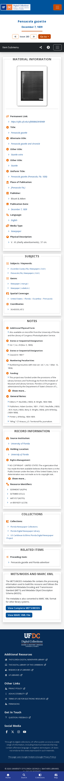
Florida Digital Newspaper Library (25, 531)
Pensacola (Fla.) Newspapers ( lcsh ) (25, 273)
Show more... (19, 390)
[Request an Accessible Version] (49, 47)
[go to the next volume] (34, 36)
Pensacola (47, 298)
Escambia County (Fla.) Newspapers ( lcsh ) (28, 268)
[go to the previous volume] (15, 36)
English (14, 220)
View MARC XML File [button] (19, 615)
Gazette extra (17, 154)
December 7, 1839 (19, 209)
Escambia (37, 298)
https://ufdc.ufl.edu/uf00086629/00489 (28, 121)
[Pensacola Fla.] (18, 187)
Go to (43, 36)
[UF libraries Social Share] (41, 47)
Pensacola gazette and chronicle (25, 143)
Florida (28, 298)
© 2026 (32, 770)
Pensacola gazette (19, 132)
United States (17, 298)
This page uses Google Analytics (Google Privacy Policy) (32, 757)
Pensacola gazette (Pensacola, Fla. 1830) (29, 176)
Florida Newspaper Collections (24, 526)
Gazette (14, 165)
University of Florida (20, 443)
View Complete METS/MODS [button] (24, 608)
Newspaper (16, 231)
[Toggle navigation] (57, 7)
